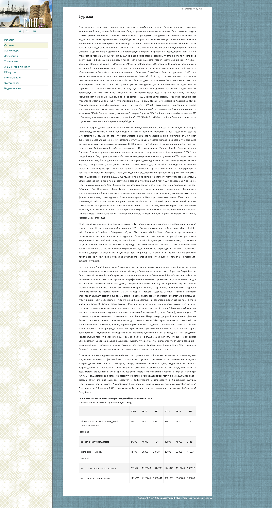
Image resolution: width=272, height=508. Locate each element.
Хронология (11, 61)
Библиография (13, 77)
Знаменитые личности (17, 66)
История (9, 39)
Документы (11, 56)
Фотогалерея (12, 83)
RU (34, 31)
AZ (20, 31)
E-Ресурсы (10, 72)
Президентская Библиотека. (172, 497)
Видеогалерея (12, 88)
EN (27, 31)
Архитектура (11, 50)
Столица (9, 45)
